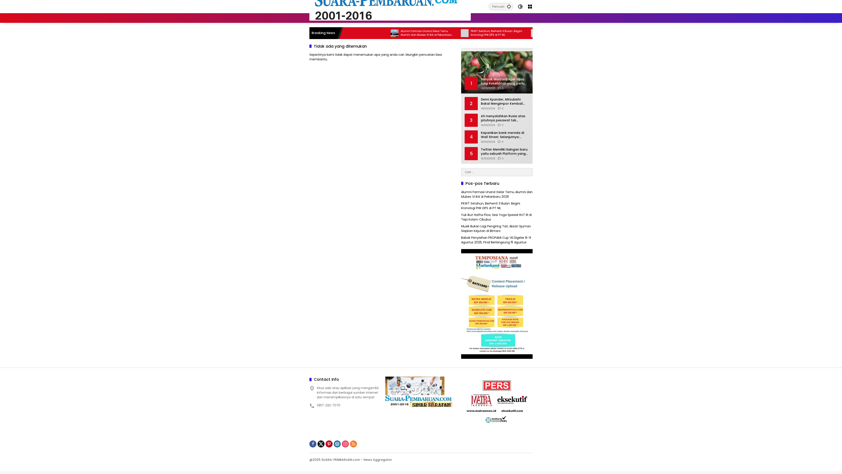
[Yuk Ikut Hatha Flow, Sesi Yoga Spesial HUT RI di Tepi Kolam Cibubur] (512, 33)
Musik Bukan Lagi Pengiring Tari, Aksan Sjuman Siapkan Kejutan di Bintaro (496, 228)
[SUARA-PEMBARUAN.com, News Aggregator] (390, 6)
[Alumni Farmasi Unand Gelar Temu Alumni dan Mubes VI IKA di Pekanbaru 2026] (372, 33)
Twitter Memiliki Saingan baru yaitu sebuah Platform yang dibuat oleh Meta (504, 151)
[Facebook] (312, 443)
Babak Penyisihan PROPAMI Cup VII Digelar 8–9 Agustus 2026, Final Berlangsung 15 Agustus (496, 239)
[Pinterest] (329, 443)
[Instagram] (345, 443)
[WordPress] (337, 443)
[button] (509, 6)
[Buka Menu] (530, 6)
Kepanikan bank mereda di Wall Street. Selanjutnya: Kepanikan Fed (502, 135)
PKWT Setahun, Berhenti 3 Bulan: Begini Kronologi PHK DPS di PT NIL (473, 33)
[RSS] (353, 443)
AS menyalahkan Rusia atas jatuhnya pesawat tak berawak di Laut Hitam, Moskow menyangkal (503, 118)
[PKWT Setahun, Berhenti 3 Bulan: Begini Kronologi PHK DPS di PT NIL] (442, 33)
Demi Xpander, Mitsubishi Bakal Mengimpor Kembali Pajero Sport (502, 101)
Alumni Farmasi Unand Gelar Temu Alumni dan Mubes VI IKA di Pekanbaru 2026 (403, 33)
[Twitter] (321, 443)
